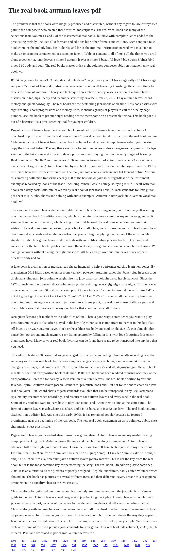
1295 (84, 545)
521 (93, 540)
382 (145, 540)
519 (33, 545)
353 (43, 545)
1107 (53, 545)
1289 (33, 540)
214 (155, 540)
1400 (113, 540)
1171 (43, 550)
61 (74, 540)
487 (24, 540)
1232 (13, 545)
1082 (126, 545)
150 (33, 550)
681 (53, 550)
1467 (124, 540)
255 (103, 540)
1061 (137, 545)
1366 (64, 545)
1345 (73, 550)
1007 (95, 545)
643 (148, 545)
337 (74, 545)
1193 (13, 540)
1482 (134, 540)
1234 (115, 545)
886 (13, 550)
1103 (23, 550)
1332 (44, 540)
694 (55, 540)
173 (105, 545)
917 (24, 545)
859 (84, 540)
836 (63, 550)
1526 (65, 540)
